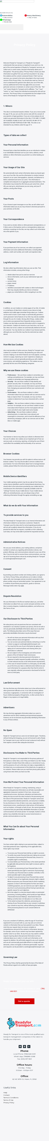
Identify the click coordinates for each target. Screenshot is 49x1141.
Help (5, 1092)
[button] (11, 27)
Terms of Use (8, 1100)
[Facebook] (20, 1046)
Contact (6, 1095)
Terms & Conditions (10, 1097)
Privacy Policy (8, 1102)
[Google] (28, 1046)
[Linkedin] (24, 1046)
